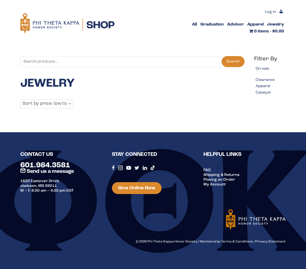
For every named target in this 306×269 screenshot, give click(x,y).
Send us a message (50, 171)
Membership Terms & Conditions (226, 241)
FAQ (207, 170)
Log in (270, 12)
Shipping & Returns (221, 175)
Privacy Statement (270, 241)
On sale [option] (262, 69)
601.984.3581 (45, 165)
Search (233, 61)
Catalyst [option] (263, 93)
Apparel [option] (263, 86)
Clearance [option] (265, 80)
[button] (46, 103)
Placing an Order (219, 180)
